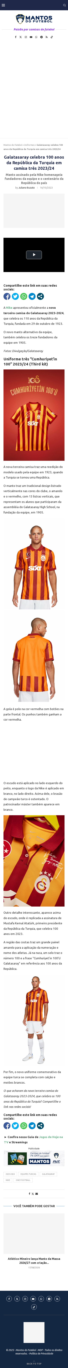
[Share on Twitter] (33, 1193)
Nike (8, 1180)
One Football (23, 1180)
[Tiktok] (52, 37)
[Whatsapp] (36, 37)
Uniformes (29, 145)
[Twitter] (20, 37)
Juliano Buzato (26, 187)
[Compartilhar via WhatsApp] (23, 296)
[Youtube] (31, 37)
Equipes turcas (28, 1174)
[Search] (64, 5)
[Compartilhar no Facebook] (6, 296)
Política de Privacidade (41, 1353)
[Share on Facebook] (29, 1193)
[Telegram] (41, 37)
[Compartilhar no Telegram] (32, 296)
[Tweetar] (15, 296)
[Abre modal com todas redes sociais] (40, 296)
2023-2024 (10, 1174)
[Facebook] (15, 37)
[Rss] (47, 37)
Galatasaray (48, 1174)
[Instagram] (26, 37)
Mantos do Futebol (12, 145)
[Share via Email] (36, 1193)
